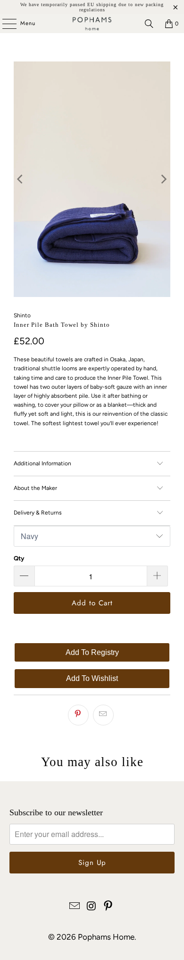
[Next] (163, 179)
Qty (19, 558)
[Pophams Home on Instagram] (91, 907)
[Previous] (20, 179)
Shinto (22, 315)
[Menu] (4, 23)
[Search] (149, 23)
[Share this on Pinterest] (78, 715)
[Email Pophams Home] (74, 907)
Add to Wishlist (92, 678)
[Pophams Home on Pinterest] (108, 907)
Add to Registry (92, 652)
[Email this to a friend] (103, 715)
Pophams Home (106, 937)
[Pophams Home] (92, 23)
